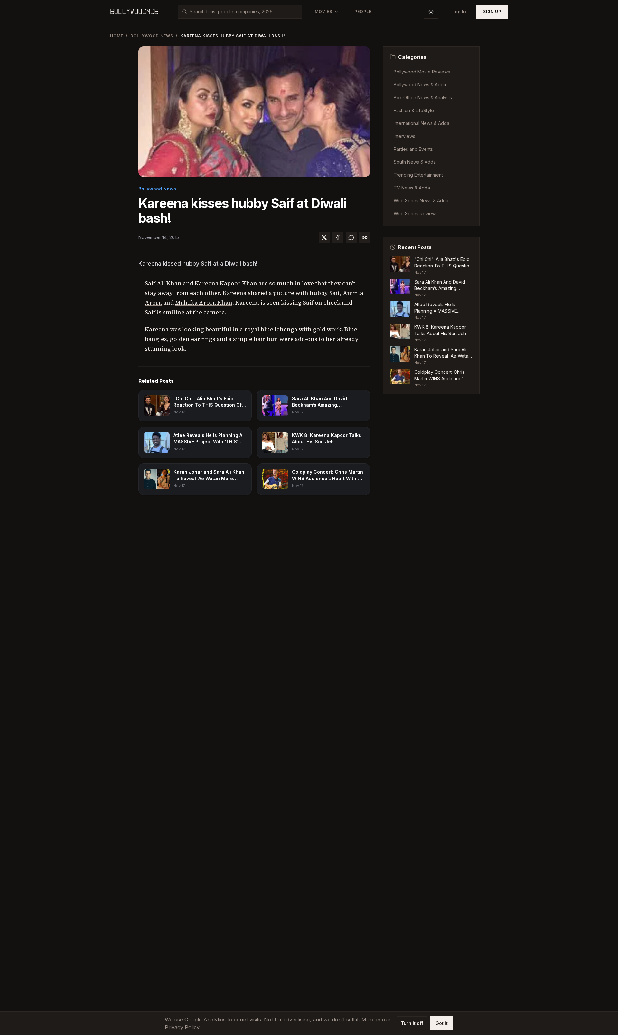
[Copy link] (364, 237)
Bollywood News (151, 36)
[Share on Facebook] (337, 237)
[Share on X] (324, 237)
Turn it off (412, 1023)
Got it (441, 1023)
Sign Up (492, 11)
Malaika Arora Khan (203, 302)
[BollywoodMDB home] (134, 12)
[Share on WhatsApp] (351, 237)
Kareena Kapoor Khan (226, 283)
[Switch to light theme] (431, 12)
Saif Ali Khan (163, 283)
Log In (459, 11)
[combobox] (244, 11)
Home (116, 36)
